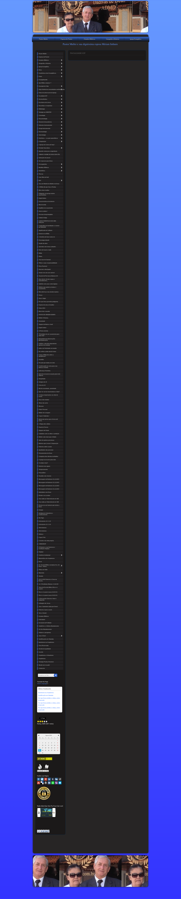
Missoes (41, 406)
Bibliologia (42, 109)
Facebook (38, 779)
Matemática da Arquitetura (47, 558)
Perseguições (43, 164)
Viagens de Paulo (44, 430)
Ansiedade (42, 321)
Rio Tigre (41, 518)
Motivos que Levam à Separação (48, 443)
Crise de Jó (42, 385)
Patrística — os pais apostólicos (48, 138)
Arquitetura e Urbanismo (46, 655)
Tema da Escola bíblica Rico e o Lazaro (48, 588)
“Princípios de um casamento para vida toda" (49, 334)
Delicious (42, 782)
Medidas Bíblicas (44, 167)
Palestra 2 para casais (45, 610)
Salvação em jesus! (44, 157)
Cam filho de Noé (44, 177)
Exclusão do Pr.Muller (45, 623)
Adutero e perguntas (45, 632)
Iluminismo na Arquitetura (46, 642)
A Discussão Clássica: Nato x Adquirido (47, 599)
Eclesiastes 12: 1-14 (45, 521)
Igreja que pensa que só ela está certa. (48, 420)
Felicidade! (42, 619)
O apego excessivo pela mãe (47, 459)
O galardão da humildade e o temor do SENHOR (49, 226)
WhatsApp (52, 782)
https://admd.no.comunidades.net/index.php (51, 89)
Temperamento (43, 469)
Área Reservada (43, 645)
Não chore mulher (44, 190)
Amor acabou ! (43, 211)
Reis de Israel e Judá (45, 250)
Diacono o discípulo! (45, 269)
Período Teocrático (44, 148)
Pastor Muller (43, 39)
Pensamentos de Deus (45, 453)
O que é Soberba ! (44, 416)
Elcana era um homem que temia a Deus (49, 506)
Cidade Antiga (43, 217)
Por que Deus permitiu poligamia (48, 301)
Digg (56, 779)
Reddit (59, 779)
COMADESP (42, 544)
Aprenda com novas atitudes (47, 246)
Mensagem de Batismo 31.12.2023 (49, 479)
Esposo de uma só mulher (46, 305)
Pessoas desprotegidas (46, 214)
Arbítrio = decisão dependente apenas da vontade (48, 344)
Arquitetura (42, 658)
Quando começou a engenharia (48, 151)
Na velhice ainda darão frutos (47, 351)
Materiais (41, 573)
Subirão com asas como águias (48, 284)
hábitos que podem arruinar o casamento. (47, 287)
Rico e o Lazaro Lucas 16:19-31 (48, 592)
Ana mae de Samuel (45, 259)
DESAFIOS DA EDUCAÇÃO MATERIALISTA (47, 339)
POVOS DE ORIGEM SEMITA (47, 314)
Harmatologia (43, 131)
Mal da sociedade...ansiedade (47, 388)
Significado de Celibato (45, 230)
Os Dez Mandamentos (45, 629)
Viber (56, 782)
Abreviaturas (43, 527)
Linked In (49, 779)
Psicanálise (42, 472)
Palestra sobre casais (45, 446)
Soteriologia (42, 135)
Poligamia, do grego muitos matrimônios (47, 194)
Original (41, 552)
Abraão (41, 576)
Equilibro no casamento (46, 208)
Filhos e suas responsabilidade (48, 263)
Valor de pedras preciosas (46, 440)
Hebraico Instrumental (45, 125)
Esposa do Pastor (66, 39)
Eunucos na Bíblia (44, 233)
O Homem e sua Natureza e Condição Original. (47, 547)
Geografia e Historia (112, 39)
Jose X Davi (42, 636)
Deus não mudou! (44, 399)
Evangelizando (43, 79)
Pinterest (45, 779)
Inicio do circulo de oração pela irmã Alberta (49, 374)
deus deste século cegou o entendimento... (47, 279)
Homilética (42, 170)
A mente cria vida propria (46, 540)
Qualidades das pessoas (46, 450)
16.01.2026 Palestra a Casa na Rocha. (48, 580)
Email (59, 782)
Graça (40, 295)
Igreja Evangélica (135, 39)
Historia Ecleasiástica (45, 122)
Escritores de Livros (45, 102)
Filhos (40, 256)
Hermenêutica (43, 99)
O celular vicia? (43, 463)
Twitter (42, 779)
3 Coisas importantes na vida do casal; (48, 395)
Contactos (42, 668)
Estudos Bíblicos (89, 39)
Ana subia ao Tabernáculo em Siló (49, 498)
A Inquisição (42, 141)
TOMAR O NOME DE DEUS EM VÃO (49, 154)
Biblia (40, 253)
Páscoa (41, 174)
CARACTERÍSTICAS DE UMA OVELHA (47, 221)
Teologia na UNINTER (45, 112)
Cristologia (42, 115)
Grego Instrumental (44, 128)
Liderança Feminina (44, 371)
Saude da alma (43, 243)
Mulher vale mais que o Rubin (47, 437)
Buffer (45, 782)
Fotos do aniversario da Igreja (47, 92)
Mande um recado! (44, 665)
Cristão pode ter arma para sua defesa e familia (48, 366)
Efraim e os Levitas (44, 495)
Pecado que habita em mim (47, 363)
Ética (40, 70)
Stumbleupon (38, 782)
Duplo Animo (42, 327)
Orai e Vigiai (42, 298)
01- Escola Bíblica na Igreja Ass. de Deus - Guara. (49, 565)
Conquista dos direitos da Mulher (48, 456)
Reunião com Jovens (45, 476)
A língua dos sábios (44, 424)
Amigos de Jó (43, 382)
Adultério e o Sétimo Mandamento (49, 626)
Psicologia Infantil (44, 240)
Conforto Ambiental (44, 555)
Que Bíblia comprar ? (45, 83)
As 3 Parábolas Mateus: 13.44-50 (48, 584)
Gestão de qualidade (45, 649)
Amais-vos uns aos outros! (47, 272)
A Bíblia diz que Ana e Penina (47, 187)
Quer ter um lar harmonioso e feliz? (49, 391)
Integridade (42, 378)
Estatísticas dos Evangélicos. (47, 73)
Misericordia (42, 204)
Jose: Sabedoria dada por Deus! (48, 606)
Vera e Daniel (43, 613)
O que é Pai (42, 537)
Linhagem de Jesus (44, 603)
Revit (40, 561)
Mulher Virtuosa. (43, 318)
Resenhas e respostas (45, 105)
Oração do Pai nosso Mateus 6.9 (48, 276)
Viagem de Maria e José (46, 324)
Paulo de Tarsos (43, 427)
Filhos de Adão (43, 569)
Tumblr (52, 779)
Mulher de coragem (44, 412)
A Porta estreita (43, 331)
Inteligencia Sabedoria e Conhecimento (46, 513)
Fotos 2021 (42, 308)
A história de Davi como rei (47, 237)
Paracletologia (43, 118)
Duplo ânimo (42, 198)
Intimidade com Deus (45, 492)
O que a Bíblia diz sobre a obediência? (46, 355)
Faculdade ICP (43, 96)
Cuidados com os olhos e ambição (49, 433)
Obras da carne (43, 403)
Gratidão (41, 359)
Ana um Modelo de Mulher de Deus (49, 183)
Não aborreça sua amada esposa (48, 292)
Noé (40, 180)
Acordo (41, 652)
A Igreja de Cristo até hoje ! (47, 144)
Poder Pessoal (43, 409)
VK (49, 782)
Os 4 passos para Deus (46, 161)
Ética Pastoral (43, 266)
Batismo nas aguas (44, 466)
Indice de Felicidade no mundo (48, 348)
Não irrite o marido (44, 311)
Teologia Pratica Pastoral (46, 662)
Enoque (41, 510)
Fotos (40, 76)
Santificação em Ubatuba (46, 639)
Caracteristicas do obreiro (46, 201)
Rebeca (41, 534)
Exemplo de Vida (44, 86)
